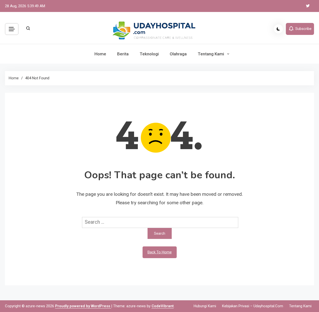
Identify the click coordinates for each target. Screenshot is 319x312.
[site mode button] (278, 28)
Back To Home (160, 252)
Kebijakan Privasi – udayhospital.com (252, 306)
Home (100, 53)
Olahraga (178, 53)
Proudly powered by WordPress (83, 306)
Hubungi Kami (205, 306)
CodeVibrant (163, 306)
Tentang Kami (211, 53)
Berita (123, 53)
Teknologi (149, 53)
